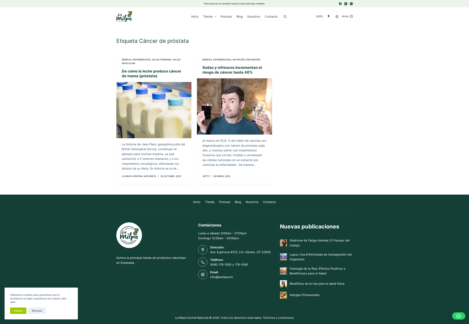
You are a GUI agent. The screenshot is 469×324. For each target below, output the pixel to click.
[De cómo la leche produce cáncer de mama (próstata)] (153, 110)
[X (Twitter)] (345, 3)
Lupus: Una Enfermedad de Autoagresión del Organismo (321, 257)
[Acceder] (337, 16)
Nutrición (238, 59)
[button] (458, 316)
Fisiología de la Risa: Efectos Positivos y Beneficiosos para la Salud (318, 271)
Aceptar (18, 310)
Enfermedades (142, 59)
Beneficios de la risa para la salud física (317, 283)
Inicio (195, 16)
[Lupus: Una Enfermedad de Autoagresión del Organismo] (283, 256)
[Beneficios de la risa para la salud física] (283, 283)
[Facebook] (340, 3)
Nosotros (253, 16)
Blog (240, 16)
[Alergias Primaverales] (283, 295)
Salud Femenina (161, 59)
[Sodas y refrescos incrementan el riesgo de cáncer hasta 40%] (234, 106)
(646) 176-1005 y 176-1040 (229, 264)
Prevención (253, 59)
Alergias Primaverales (305, 295)
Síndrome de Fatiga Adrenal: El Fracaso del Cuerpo (320, 243)
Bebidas (126, 59)
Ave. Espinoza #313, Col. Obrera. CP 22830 (240, 252)
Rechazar (37, 310)
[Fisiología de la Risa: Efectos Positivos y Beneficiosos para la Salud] (283, 270)
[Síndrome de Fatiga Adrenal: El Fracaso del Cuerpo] (283, 242)
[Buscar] (285, 16)
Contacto (271, 16)
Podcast (226, 16)
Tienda (208, 16)
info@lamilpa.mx (221, 277)
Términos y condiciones (278, 317)
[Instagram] (351, 3)
